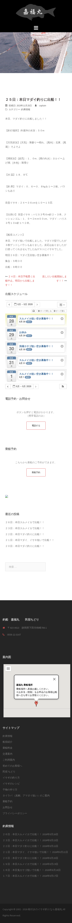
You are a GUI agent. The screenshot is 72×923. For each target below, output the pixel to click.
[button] (62, 386)
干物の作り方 (10, 789)
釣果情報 (25, 109)
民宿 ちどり (9, 771)
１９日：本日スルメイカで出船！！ (22, 864)
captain (42, 105)
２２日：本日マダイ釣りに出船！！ (24, 534)
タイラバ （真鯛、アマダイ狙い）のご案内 (26, 795)
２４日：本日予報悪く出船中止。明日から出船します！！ (20, 280)
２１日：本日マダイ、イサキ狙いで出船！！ (29, 540)
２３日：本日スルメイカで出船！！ (24, 528)
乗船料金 (7, 747)
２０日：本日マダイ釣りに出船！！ (24, 546)
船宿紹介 (7, 741)
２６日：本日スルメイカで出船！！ (24, 522)
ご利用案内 (9, 759)
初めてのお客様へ (12, 765)
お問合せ (7, 807)
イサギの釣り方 (11, 777)
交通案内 (7, 753)
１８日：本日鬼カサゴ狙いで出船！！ (23, 870)
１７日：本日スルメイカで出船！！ (22, 875)
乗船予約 (36, 472)
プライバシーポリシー (15, 813)
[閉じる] (54, 679)
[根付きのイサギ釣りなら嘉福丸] (36, 12)
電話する (36, 425)
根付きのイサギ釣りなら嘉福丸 (45, 909)
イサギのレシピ (11, 783)
